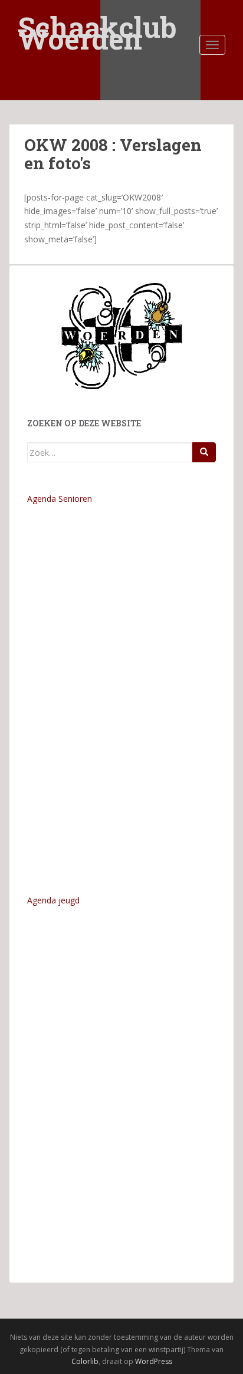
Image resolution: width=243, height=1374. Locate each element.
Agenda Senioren (59, 498)
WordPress (153, 1361)
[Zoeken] (204, 452)
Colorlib (84, 1361)
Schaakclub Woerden (97, 19)
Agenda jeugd (53, 900)
